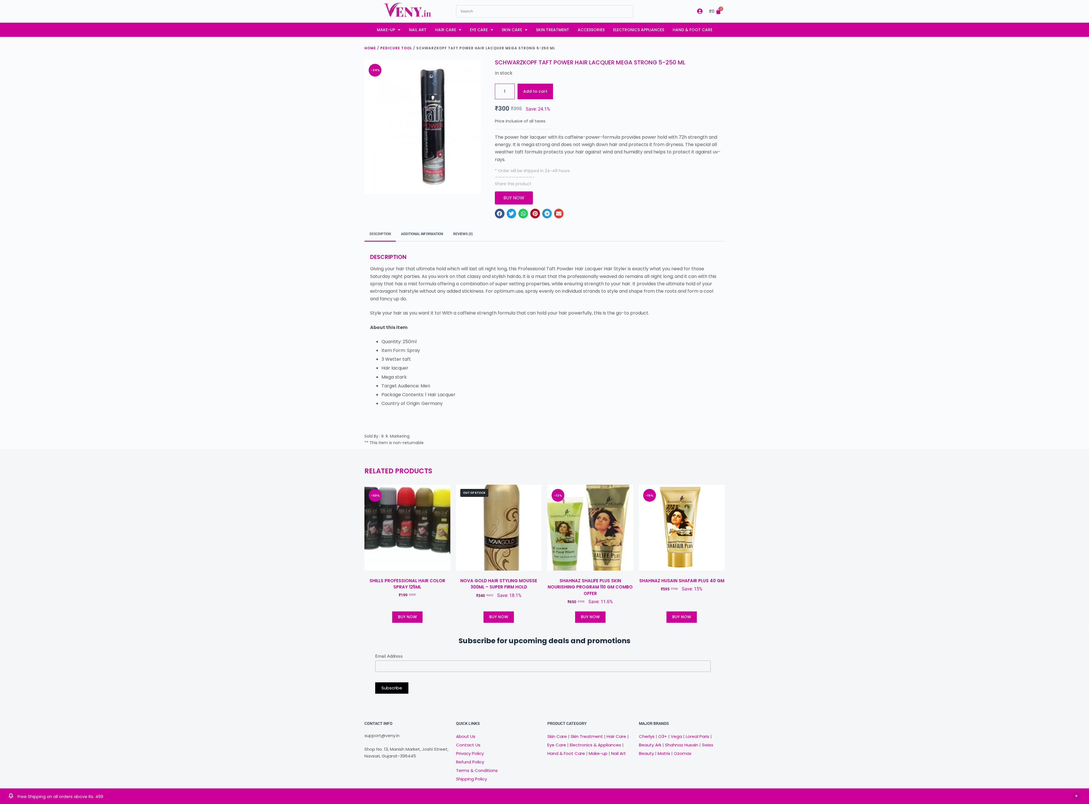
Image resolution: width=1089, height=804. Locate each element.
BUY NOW (407, 617)
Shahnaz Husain (681, 745)
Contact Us (468, 745)
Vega (676, 736)
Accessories (591, 30)
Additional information (422, 234)
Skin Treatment (552, 30)
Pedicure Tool (396, 48)
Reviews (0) (463, 234)
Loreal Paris (697, 736)
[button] (500, 213)
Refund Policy (470, 762)
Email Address (389, 656)
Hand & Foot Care (692, 30)
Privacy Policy (470, 753)
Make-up (386, 30)
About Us (465, 736)
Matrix (664, 753)
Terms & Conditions (477, 770)
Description (380, 234)
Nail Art (418, 30)
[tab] (380, 234)
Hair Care (445, 30)
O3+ (662, 736)
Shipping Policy (471, 779)
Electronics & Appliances (595, 745)
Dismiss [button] (1076, 796)
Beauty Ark (650, 745)
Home (370, 48)
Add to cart (535, 91)
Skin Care (512, 30)
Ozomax (682, 753)
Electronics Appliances (638, 30)
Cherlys (647, 736)
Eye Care (479, 30)
